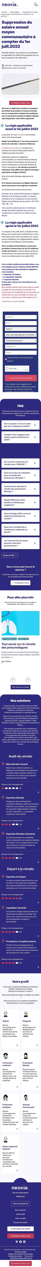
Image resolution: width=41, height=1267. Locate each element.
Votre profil (20, 1214)
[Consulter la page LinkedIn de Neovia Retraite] (24, 1242)
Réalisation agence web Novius (21, 1258)
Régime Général (19, 135)
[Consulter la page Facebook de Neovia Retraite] (20, 1242)
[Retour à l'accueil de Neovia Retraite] (10, 4)
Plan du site (29, 1256)
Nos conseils (14, 12)
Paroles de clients (20, 1222)
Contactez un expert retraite (13, 301)
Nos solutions (20, 1210)
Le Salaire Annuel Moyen (11, 148)
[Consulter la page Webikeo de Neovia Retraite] (16, 1242)
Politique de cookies (15, 1256)
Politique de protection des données (20, 1254)
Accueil (4, 12)
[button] (12, 679)
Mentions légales (20, 1252)
